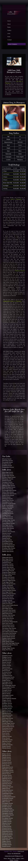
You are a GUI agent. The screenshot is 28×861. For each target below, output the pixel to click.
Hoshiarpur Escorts (8, 786)
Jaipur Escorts (6, 743)
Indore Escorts (7, 746)
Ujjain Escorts (6, 824)
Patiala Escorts (7, 760)
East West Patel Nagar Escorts (11, 643)
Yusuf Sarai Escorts (8, 616)
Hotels (11, 860)
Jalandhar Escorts (7, 739)
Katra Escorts (6, 839)
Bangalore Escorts (8, 768)
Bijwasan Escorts (7, 639)
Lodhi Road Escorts (8, 505)
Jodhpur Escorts (7, 821)
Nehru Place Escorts (8, 492)
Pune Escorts (6, 738)
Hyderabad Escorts (8, 767)
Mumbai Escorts (7, 741)
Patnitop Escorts (7, 763)
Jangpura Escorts (7, 600)
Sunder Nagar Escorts (9, 648)
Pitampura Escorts (20, 270)
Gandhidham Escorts (8, 810)
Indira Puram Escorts (8, 495)
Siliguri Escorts (7, 841)
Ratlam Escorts (7, 665)
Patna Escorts (6, 816)
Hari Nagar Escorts (8, 592)
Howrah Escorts (7, 828)
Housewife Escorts (8, 462)
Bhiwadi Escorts (7, 660)
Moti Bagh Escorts (8, 525)
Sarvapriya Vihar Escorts (9, 628)
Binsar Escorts (6, 693)
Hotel (8, 36)
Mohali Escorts (7, 780)
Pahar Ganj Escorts (8, 474)
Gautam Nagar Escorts (9, 569)
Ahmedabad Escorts (8, 772)
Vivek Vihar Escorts (8, 597)
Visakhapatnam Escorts (9, 796)
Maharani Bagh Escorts (9, 580)
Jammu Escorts (7, 710)
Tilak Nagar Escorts (8, 582)
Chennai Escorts (7, 762)
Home (5, 858)
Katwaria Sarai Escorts (9, 531)
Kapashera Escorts (8, 511)
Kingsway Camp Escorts (9, 611)
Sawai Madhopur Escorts (9, 698)
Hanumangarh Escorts (9, 687)
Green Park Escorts (8, 549)
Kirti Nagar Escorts (8, 608)
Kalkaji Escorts (7, 515)
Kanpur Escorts (7, 720)
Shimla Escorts (7, 748)
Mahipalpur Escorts (8, 479)
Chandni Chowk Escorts (9, 503)
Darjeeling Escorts (8, 831)
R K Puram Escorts (8, 521)
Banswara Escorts (7, 715)
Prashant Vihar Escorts (9, 548)
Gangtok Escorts (7, 690)
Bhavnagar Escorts (8, 721)
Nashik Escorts (7, 757)
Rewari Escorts (7, 662)
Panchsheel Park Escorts (9, 633)
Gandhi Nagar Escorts (9, 723)
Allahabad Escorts (7, 782)
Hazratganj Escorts (8, 718)
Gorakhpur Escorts (8, 818)
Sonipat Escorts (7, 697)
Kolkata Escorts (7, 758)
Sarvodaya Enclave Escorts (10, 631)
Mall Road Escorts (8, 613)
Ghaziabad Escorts (8, 541)
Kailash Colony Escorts (9, 638)
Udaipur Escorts (7, 657)
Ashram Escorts (7, 646)
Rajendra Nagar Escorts (9, 572)
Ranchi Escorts (7, 773)
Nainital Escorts (7, 692)
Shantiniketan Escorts (8, 625)
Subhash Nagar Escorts (9, 574)
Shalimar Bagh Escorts (9, 602)
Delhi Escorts (21, 851)
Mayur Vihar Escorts (8, 500)
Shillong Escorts (7, 688)
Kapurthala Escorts (8, 790)
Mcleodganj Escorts (8, 695)
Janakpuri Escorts (7, 482)
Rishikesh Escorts (7, 729)
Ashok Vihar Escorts (8, 567)
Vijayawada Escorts (8, 793)
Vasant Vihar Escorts (8, 528)
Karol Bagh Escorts (8, 472)
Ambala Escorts (7, 819)
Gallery (9, 30)
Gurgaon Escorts (7, 540)
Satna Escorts (6, 664)
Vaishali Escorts (7, 562)
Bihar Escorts (6, 801)
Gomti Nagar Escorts (8, 725)
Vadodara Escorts (7, 800)
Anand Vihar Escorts (8, 595)
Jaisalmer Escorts (7, 655)
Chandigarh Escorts (8, 770)
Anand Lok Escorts (8, 585)
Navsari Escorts (7, 533)
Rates (9, 27)
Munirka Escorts (7, 530)
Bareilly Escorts (7, 713)
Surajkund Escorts (8, 620)
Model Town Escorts (8, 551)
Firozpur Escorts (7, 791)
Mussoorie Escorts (8, 711)
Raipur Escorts (7, 754)
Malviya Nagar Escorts (9, 485)
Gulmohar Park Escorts (9, 635)
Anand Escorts (7, 846)
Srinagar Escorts (7, 708)
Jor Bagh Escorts (7, 575)
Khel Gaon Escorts (8, 623)
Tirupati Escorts (7, 795)
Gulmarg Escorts (7, 829)
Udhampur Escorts (8, 838)
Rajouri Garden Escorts (9, 583)
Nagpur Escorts (7, 673)
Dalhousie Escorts (7, 833)
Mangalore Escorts (8, 813)
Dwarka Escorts (7, 480)
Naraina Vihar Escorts (8, 626)
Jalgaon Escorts (7, 701)
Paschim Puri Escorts (8, 598)
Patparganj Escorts (8, 560)
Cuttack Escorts (7, 826)
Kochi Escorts (6, 670)
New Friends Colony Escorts (10, 605)
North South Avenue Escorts (10, 644)
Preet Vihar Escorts (8, 488)
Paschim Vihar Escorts (9, 588)
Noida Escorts (6, 538)
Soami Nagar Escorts (8, 630)
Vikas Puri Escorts (7, 603)
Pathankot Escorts (8, 706)
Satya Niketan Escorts (9, 523)
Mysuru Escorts (7, 716)
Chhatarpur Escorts (8, 564)
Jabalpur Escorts (7, 805)
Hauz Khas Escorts (8, 516)
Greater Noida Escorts (9, 544)
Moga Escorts (6, 788)
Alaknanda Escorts (8, 557)
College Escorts (7, 464)
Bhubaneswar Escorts (8, 677)
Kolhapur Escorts (7, 703)
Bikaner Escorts (7, 823)
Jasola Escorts (7, 510)
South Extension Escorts (9, 590)
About (9, 24)
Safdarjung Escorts (8, 518)
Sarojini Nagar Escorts (9, 520)
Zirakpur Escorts (7, 705)
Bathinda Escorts (7, 778)
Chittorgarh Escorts (8, 798)
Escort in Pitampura (16, 199)
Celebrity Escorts (7, 465)
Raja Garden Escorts (8, 641)
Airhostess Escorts (8, 460)
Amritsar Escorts (7, 775)
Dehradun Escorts (7, 744)
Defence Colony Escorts (9, 593)
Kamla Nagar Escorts (8, 570)
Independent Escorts (8, 467)
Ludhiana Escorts (7, 777)
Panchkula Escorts (8, 728)
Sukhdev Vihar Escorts (9, 615)
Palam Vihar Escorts (8, 587)
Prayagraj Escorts (7, 668)
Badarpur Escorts (7, 508)
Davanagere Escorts (8, 815)
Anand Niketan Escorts (9, 636)
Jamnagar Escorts (7, 682)
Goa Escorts (6, 733)
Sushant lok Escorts (8, 513)
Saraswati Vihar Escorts (9, 610)
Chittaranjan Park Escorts (9, 493)
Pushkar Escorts (7, 659)
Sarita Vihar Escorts (8, 507)
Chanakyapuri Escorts (8, 578)
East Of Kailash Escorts (9, 487)
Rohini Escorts (6, 497)
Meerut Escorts (7, 785)
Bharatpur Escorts (7, 683)
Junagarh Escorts (7, 808)
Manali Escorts (7, 731)
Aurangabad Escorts (8, 678)
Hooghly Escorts (7, 844)
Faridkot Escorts (7, 836)
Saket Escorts (6, 535)
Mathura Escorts (7, 736)
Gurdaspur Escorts (8, 803)
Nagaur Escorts (7, 700)
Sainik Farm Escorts (8, 565)
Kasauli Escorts (7, 843)
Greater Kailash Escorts (9, 477)
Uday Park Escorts (8, 649)
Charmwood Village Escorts (10, 621)
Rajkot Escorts (6, 680)
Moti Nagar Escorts (8, 559)
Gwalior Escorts (7, 806)
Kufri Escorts (6, 765)
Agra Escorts (6, 734)
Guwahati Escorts (7, 675)
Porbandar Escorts (8, 811)
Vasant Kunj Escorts (8, 526)
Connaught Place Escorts (9, 490)
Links (8, 33)
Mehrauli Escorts (7, 536)
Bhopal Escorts (7, 755)
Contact (9, 39)
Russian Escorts (7, 459)
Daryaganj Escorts (8, 502)
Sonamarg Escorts (8, 834)
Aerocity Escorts (7, 607)
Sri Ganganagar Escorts (9, 685)
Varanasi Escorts (7, 783)
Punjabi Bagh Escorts (8, 546)
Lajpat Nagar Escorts (8, 475)
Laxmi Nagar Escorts (8, 483)
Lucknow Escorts (7, 672)
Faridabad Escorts (8, 543)
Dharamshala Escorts (8, 726)
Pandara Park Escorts (8, 577)
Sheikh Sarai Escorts (8, 618)
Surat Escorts (6, 667)
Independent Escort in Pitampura (12, 301)
